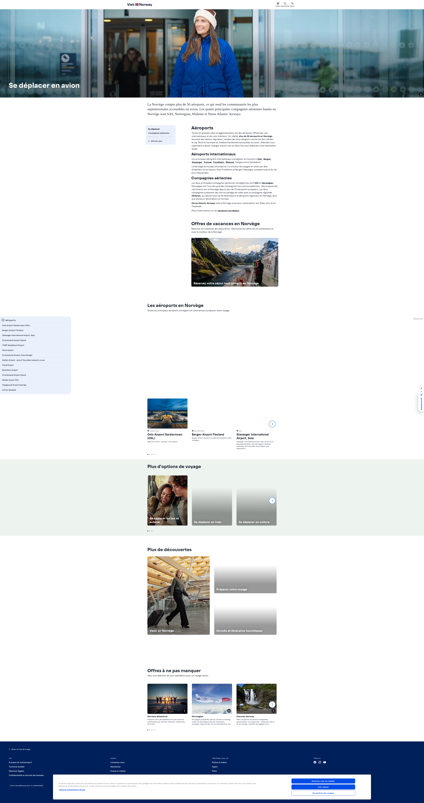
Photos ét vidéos (219, 762)
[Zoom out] (421, 391)
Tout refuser (323, 787)
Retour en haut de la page (20, 749)
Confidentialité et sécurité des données (26, 775)
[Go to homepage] (143, 4)
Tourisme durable (16, 766)
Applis (215, 766)
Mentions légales (16, 771)
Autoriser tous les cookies (323, 781)
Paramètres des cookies (323, 793)
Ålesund (230, 162)
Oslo (259, 158)
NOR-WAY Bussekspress (159, 175)
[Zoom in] (421, 388)
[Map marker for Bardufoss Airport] (263, 322)
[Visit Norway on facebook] (315, 762)
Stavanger (197, 162)
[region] (246, 355)
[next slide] (272, 424)
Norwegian (153, 136)
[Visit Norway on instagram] (319, 762)
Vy (149, 152)
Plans (214, 771)
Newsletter (115, 766)
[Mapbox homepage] (418, 319)
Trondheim (218, 162)
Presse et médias (118, 771)
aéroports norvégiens (228, 210)
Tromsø (207, 162)
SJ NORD (152, 158)
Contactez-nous (117, 762)
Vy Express (153, 168)
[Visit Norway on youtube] (324, 762)
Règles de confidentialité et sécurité (72, 790)
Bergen (267, 158)
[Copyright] (421, 94)
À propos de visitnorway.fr (20, 762)
